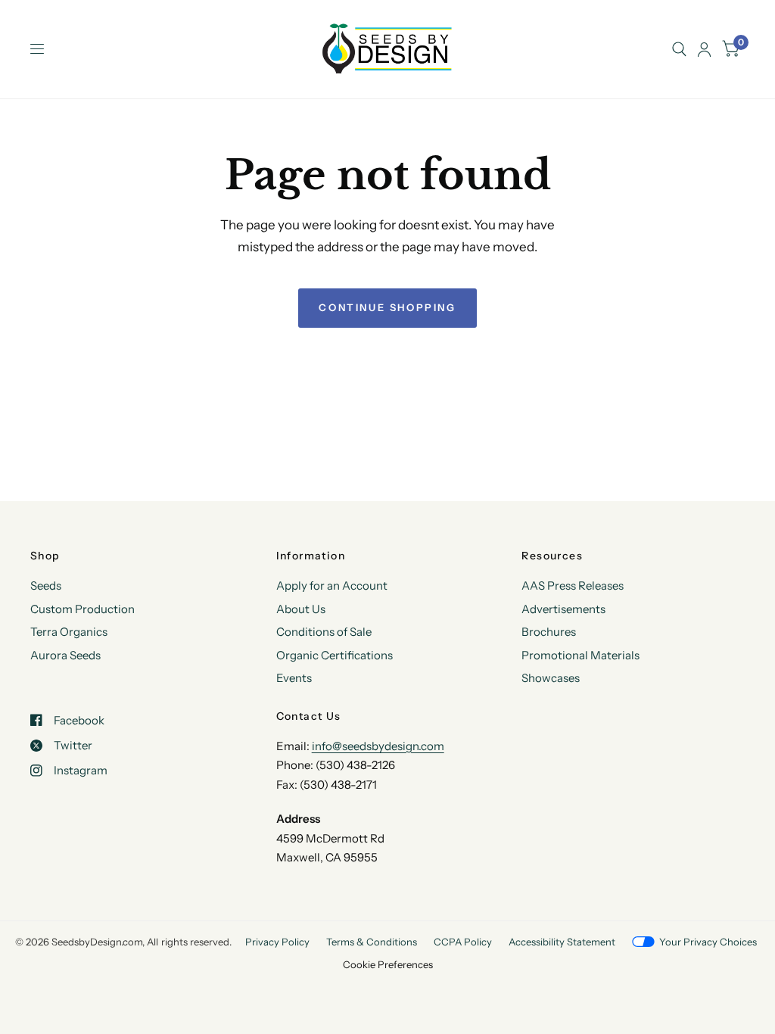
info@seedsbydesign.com (378, 746)
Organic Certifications (334, 655)
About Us (300, 609)
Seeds (45, 585)
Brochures (548, 631)
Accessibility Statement (562, 942)
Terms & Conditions (371, 942)
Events (294, 678)
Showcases (550, 678)
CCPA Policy (463, 942)
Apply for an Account (332, 585)
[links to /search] (679, 49)
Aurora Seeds (65, 655)
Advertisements (563, 609)
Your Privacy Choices (708, 942)
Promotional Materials (580, 655)
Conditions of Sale (324, 631)
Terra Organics (68, 631)
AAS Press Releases (572, 585)
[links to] (704, 49)
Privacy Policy (277, 942)
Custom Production (82, 609)
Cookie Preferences (388, 964)
